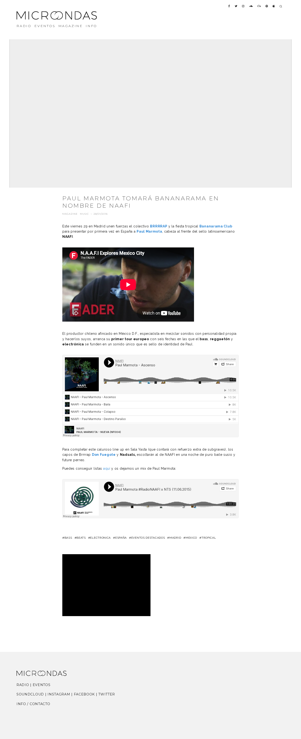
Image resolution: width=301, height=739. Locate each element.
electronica (100, 537)
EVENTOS (44, 26)
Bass (68, 537)
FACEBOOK (84, 694)
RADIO (24, 26)
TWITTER (106, 694)
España (121, 537)
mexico (191, 537)
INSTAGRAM (59, 694)
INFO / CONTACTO (33, 704)
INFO (91, 26)
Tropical (209, 537)
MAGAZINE (70, 26)
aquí (106, 468)
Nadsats (127, 454)
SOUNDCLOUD (30, 694)
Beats (81, 537)
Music (84, 213)
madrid (175, 537)
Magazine (70, 213)
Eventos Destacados (148, 537)
